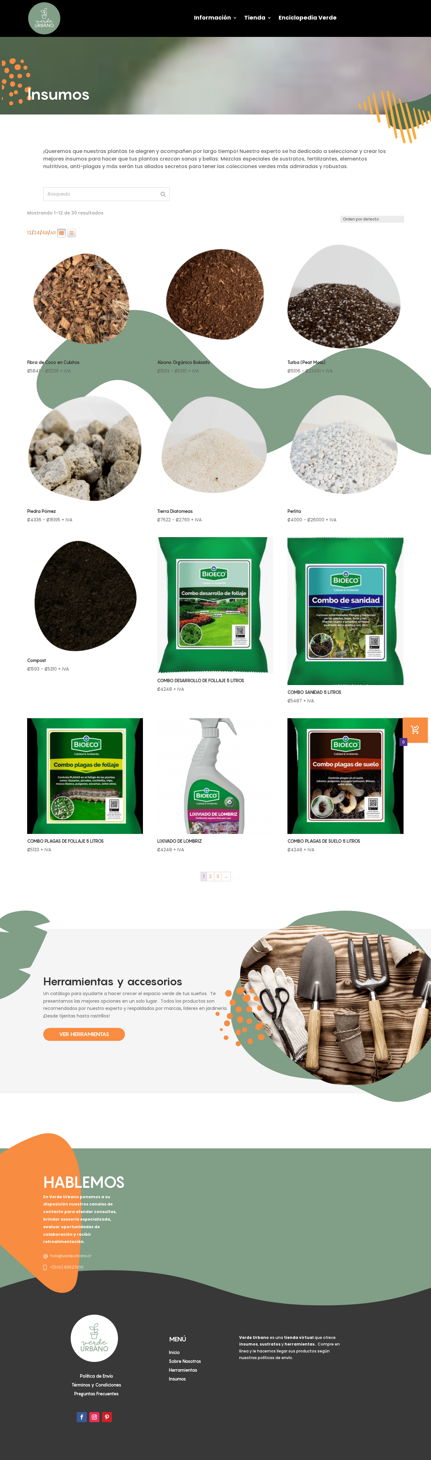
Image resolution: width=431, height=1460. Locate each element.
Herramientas (183, 1370)
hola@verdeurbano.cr (70, 1255)
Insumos (177, 1378)
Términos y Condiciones (96, 1384)
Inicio (174, 1352)
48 (45, 233)
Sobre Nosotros (185, 1361)
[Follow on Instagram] (94, 1417)
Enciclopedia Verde (308, 17)
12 (29, 233)
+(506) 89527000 (67, 1267)
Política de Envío (96, 1376)
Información (212, 17)
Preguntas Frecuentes (96, 1393)
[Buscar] (163, 194)
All (53, 233)
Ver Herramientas (84, 1034)
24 (37, 233)
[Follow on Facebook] (82, 1417)
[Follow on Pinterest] (107, 1417)
